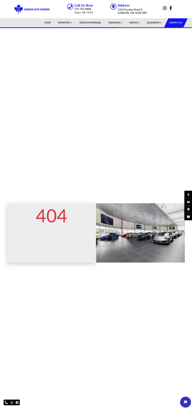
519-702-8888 (82, 9)
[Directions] (186, 209)
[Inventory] (186, 202)
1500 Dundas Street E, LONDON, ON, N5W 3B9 (132, 11)
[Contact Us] (186, 217)
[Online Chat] (185, 402)
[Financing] (186, 195)
